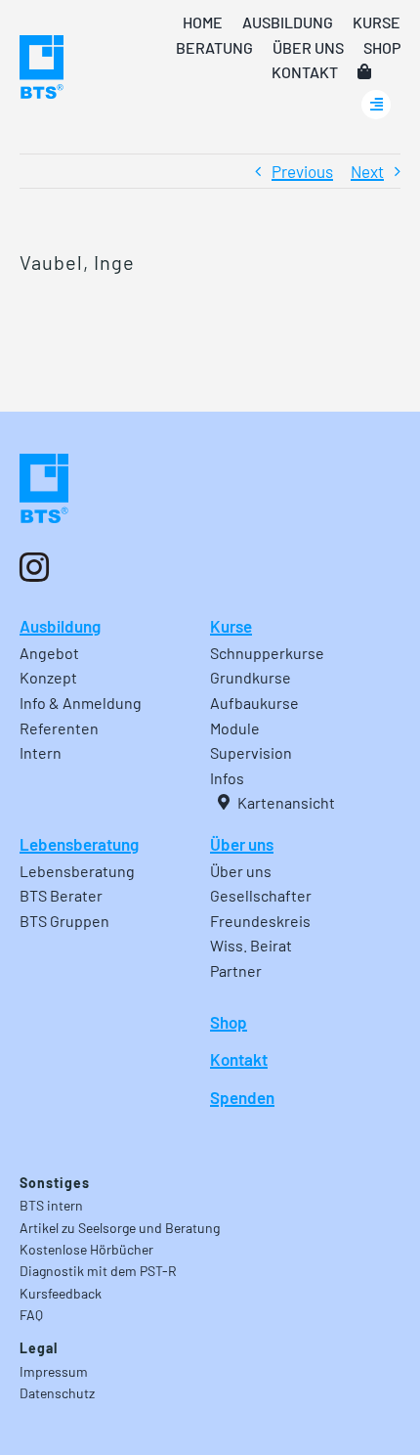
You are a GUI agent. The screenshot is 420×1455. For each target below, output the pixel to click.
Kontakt (239, 1059)
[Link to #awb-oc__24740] (376, 104)
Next (367, 171)
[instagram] (34, 567)
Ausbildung (60, 626)
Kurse (231, 626)
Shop (228, 1022)
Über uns (241, 844)
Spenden (242, 1097)
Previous (302, 171)
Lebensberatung (79, 844)
